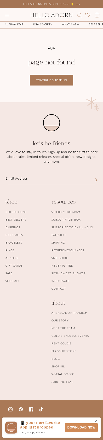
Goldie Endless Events (70, 335)
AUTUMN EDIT (14, 24)
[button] (7, 15)
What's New (70, 24)
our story (60, 320)
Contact (59, 288)
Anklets (12, 258)
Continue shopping (51, 80)
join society (42, 24)
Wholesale (61, 281)
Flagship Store (64, 351)
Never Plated (62, 265)
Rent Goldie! (62, 343)
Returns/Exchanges (68, 250)
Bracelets (14, 242)
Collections (16, 212)
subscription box (66, 219)
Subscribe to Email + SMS (72, 227)
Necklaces (14, 235)
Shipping (58, 242)
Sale (9, 273)
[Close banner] (95, 421)
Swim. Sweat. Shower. (69, 273)
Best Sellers (16, 219)
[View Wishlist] (87, 15)
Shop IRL (58, 366)
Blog (56, 358)
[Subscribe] (94, 179)
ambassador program (69, 312)
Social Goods (63, 374)
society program (66, 212)
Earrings (13, 227)
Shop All (13, 281)
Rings (10, 250)
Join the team (63, 381)
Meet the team (63, 328)
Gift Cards (14, 265)
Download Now (81, 427)
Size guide (60, 258)
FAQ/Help (59, 235)
